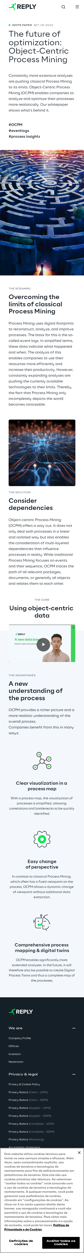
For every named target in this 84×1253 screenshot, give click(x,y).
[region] (42, 1200)
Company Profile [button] (20, 1038)
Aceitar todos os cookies (61, 1242)
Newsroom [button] (16, 1062)
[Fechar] (79, 1152)
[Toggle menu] (77, 7)
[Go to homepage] (22, 7)
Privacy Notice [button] (28, 1092)
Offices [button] (14, 1046)
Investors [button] (15, 1054)
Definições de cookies (21, 1242)
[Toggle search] (63, 7)
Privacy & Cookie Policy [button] (24, 1084)
